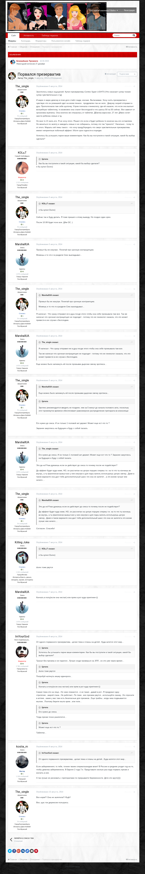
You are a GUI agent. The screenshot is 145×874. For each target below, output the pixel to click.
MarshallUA (22, 244)
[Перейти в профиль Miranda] (12, 62)
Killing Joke (22, 542)
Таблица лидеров (82, 41)
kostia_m (22, 746)
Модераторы (41, 41)
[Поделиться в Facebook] (14, 851)
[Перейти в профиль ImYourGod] (22, 651)
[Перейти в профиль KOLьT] (22, 168)
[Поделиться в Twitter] (10, 851)
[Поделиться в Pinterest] (36, 851)
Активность (29, 35)
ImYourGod (22, 636)
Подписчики (124, 74)
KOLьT (22, 152)
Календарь (25, 41)
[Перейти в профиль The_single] (12, 76)
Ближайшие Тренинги (27, 61)
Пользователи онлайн (60, 41)
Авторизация (111, 74)
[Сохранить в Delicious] (27, 851)
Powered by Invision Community (72, 870)
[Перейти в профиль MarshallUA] (22, 259)
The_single (29, 78)
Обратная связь (72, 866)
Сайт (13, 35)
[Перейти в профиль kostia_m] (22, 762)
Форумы (12, 41)
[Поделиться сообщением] (134, 86)
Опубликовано (49, 86)
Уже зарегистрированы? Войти (103, 10)
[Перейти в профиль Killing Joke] (22, 557)
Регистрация (129, 10)
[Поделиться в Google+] (19, 851)
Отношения (56, 78)
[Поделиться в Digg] (23, 851)
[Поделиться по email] (32, 851)
